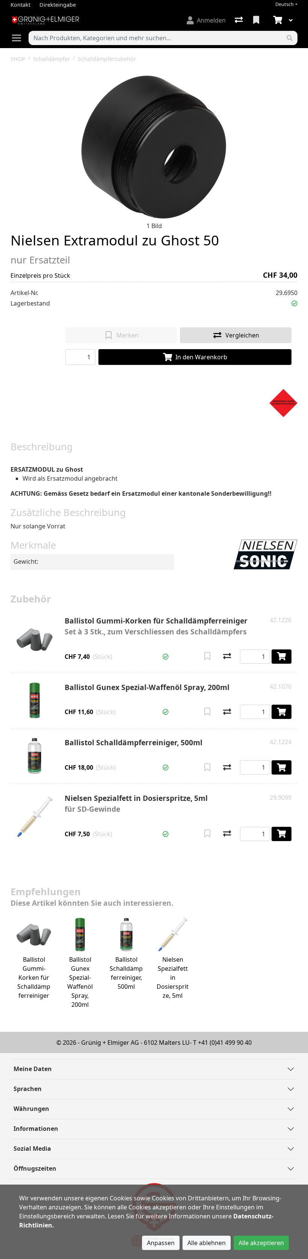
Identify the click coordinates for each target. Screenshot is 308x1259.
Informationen (36, 1128)
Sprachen (28, 1089)
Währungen (31, 1109)
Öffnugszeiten (35, 1168)
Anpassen (161, 1243)
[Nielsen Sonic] (265, 553)
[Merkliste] (257, 20)
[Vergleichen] (227, 656)
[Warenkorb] (276, 20)
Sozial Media (32, 1148)
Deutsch (284, 4)
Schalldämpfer (51, 58)
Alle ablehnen (206, 1243)
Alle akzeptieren (261, 1243)
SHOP (18, 58)
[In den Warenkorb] (281, 656)
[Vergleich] (239, 20)
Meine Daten (33, 1069)
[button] (294, 303)
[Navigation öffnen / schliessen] (20, 38)
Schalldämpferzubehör (107, 58)
